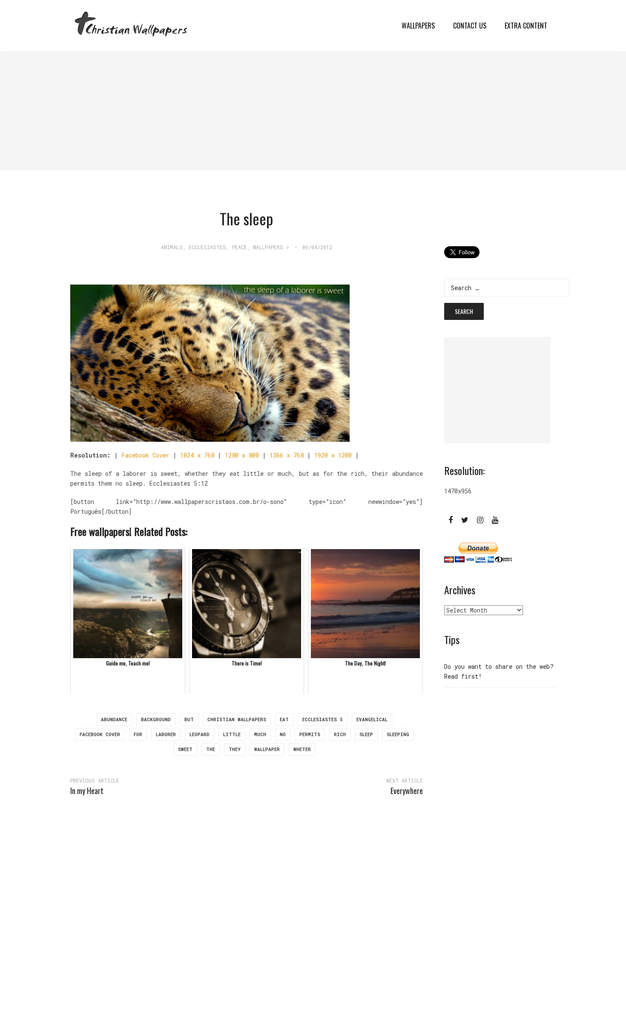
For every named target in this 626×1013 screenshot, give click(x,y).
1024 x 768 (197, 455)
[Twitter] (465, 519)
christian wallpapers (236, 719)
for (138, 734)
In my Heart (86, 790)
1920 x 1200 (333, 455)
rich (340, 734)
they (235, 749)
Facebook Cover (145, 455)
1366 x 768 (287, 455)
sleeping (398, 734)
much (260, 734)
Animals (172, 247)
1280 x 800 (242, 455)
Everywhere (407, 790)
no (283, 734)
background (156, 719)
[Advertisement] (255, 110)
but (189, 719)
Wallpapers (418, 25)
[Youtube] (495, 519)
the (210, 749)
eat (284, 719)
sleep (366, 734)
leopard (200, 734)
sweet (185, 749)
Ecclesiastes (207, 247)
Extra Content (526, 25)
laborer (166, 734)
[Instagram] (480, 519)
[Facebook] (450, 519)
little (232, 734)
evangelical (372, 719)
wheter (302, 749)
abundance (114, 719)
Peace (239, 247)
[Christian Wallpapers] (131, 25)
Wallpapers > (271, 247)
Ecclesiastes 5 (322, 719)
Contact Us (469, 25)
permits (309, 734)
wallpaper (267, 749)
